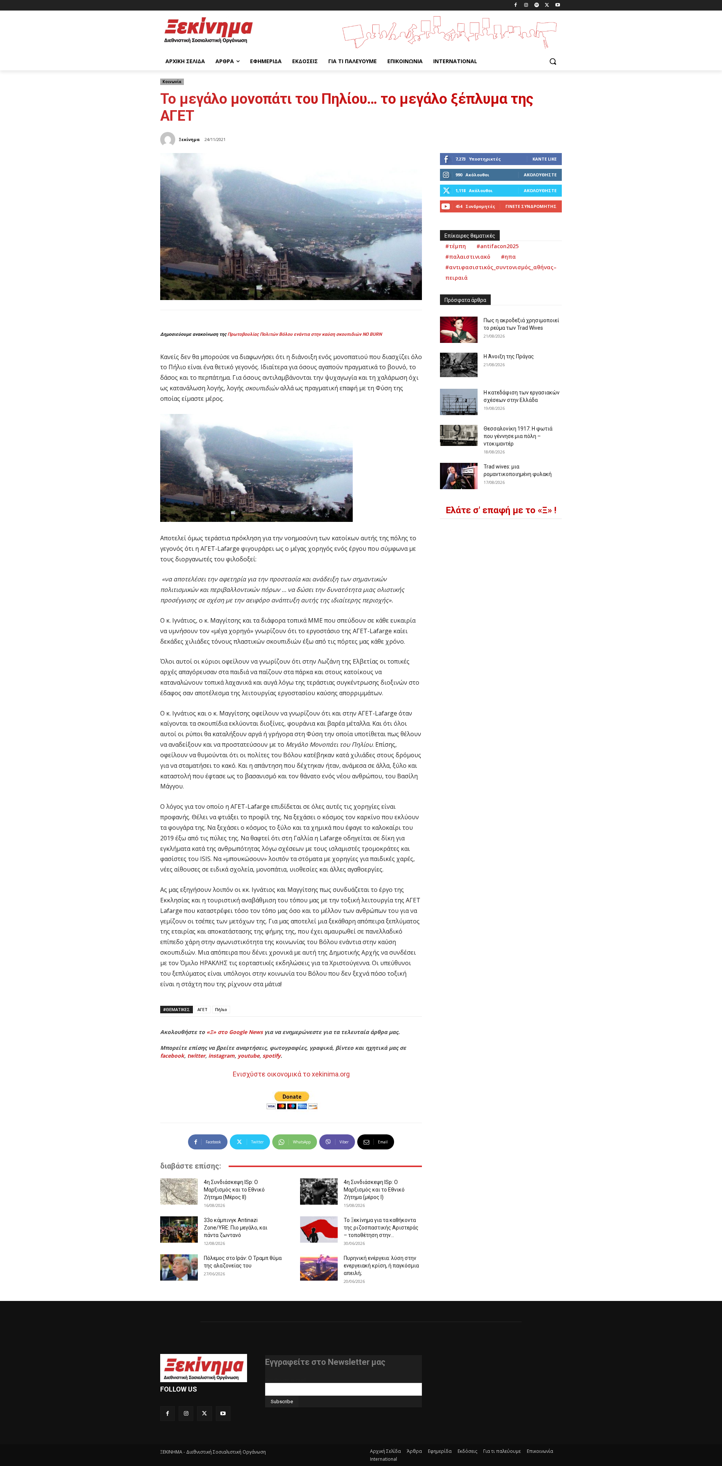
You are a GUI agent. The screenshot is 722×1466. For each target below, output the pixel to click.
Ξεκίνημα (189, 139)
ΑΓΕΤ (202, 1009)
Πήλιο (221, 1009)
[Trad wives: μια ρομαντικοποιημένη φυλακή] (459, 476)
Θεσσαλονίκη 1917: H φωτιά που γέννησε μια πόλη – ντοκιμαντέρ (518, 436)
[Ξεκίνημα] (168, 139)
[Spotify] (536, 5)
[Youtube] (557, 5)
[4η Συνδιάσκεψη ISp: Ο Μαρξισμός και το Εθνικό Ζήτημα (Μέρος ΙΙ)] (179, 1191)
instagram (221, 1055)
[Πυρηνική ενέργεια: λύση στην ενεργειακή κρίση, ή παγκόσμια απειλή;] (319, 1267)
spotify (271, 1055)
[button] (553, 61)
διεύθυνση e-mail (285, 1380)
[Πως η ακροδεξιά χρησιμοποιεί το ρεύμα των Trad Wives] (459, 330)
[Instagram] (526, 5)
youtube (248, 1055)
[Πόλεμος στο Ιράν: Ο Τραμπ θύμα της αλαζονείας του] (179, 1267)
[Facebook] (515, 5)
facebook (172, 1055)
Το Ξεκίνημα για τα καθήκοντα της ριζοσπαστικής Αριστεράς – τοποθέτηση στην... (381, 1227)
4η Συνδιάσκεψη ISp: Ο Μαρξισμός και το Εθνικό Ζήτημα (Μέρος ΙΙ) (234, 1189)
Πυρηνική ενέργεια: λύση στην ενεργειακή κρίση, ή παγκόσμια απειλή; (381, 1265)
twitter (196, 1055)
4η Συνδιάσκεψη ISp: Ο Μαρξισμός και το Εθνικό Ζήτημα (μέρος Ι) (374, 1189)
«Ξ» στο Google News (234, 1031)
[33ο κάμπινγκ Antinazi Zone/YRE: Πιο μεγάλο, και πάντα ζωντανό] (179, 1229)
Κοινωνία (172, 81)
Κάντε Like (544, 159)
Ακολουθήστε (540, 174)
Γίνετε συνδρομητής (531, 206)
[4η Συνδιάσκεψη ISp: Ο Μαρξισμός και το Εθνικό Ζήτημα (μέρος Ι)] (319, 1191)
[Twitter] (547, 5)
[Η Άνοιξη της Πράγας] (459, 365)
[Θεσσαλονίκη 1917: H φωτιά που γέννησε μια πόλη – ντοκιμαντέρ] (459, 435)
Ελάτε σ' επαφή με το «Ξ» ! (501, 510)
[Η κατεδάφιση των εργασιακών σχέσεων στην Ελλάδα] (459, 402)
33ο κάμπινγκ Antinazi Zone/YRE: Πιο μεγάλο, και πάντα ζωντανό (235, 1227)
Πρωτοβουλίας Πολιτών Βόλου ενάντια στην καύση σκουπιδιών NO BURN (305, 334)
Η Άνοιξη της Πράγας (509, 356)
